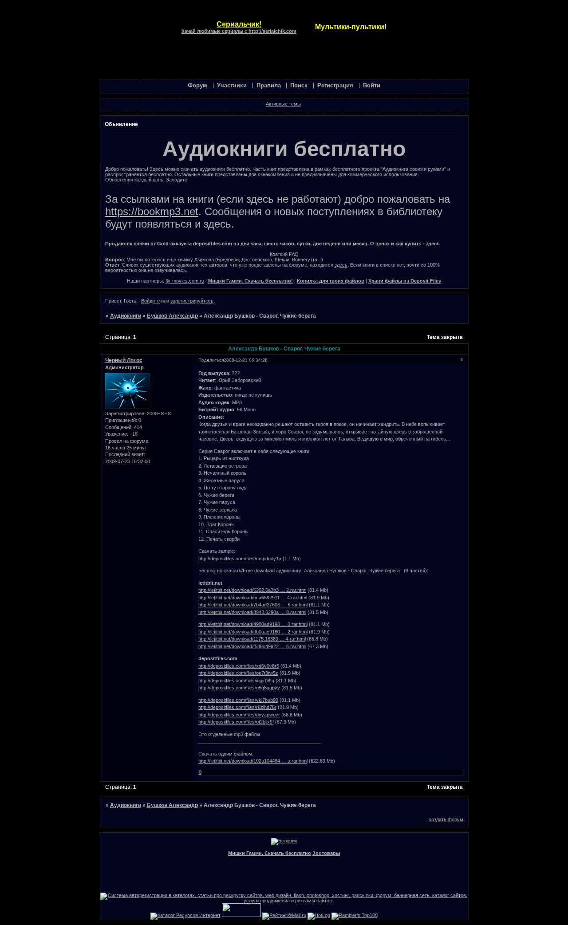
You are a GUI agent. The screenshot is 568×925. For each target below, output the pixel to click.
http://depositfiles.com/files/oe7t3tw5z (238, 673)
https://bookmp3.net (151, 211)
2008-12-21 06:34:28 (246, 360)
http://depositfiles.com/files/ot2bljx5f (236, 721)
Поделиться (211, 360)
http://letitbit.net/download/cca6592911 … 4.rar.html (252, 597)
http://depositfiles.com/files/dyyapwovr (239, 714)
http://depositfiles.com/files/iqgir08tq (236, 680)
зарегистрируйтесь (191, 300)
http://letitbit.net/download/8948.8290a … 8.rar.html (252, 612)
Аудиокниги (125, 316)
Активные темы (283, 103)
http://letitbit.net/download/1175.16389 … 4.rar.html (252, 639)
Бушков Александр (172, 316)
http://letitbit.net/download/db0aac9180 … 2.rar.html (253, 631)
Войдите (150, 300)
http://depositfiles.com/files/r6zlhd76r (237, 707)
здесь (433, 243)
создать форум (446, 819)
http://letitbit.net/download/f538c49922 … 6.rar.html (252, 646)
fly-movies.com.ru (185, 280)
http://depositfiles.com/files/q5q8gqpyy (239, 687)
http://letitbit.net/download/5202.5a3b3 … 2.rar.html (252, 590)
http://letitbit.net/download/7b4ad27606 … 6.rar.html (253, 604)
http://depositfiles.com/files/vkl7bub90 (238, 700)
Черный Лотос (123, 360)
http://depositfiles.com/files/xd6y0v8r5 (238, 666)
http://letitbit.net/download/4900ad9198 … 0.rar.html (253, 624)
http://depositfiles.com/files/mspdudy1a (239, 558)
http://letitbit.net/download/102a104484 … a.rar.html (253, 761)
